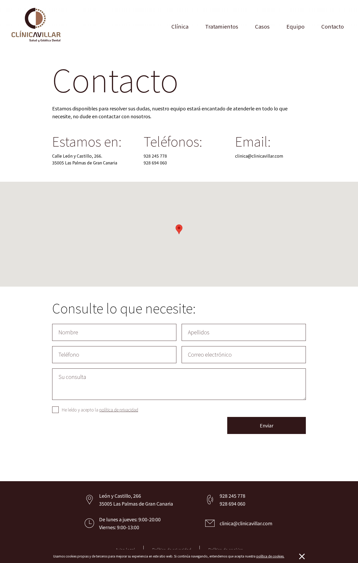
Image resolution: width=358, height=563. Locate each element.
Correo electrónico (210, 354)
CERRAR (302, 556)
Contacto (332, 26)
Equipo (295, 26)
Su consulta (72, 376)
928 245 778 (155, 156)
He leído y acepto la (100, 409)
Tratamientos (221, 26)
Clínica (179, 26)
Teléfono (68, 354)
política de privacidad (118, 409)
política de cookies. (270, 556)
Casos (262, 26)
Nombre (68, 332)
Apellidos (198, 332)
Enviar (266, 425)
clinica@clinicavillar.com (259, 156)
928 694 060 (155, 162)
